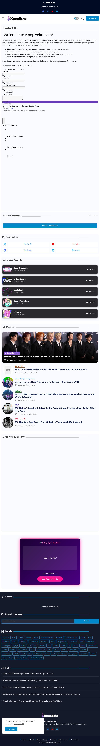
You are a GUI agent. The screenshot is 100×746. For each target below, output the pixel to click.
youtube (75, 244)
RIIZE (23, 654)
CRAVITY (44, 642)
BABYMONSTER (47, 637)
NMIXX (64, 650)
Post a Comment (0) (50, 225)
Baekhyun (6, 642)
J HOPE (42, 646)
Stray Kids (72, 654)
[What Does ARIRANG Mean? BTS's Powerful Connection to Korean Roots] (7, 369)
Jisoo (75, 646)
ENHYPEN (73, 642)
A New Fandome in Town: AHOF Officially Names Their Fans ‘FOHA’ (31, 681)
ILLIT (23, 646)
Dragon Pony (62, 642)
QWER (16, 654)
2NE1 (13, 637)
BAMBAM (59, 637)
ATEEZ (21, 637)
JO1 (49, 646)
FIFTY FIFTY (90, 642)
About (31, 740)
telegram (76, 250)
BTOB (83, 637)
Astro (36, 637)
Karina (5, 650)
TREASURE (83, 654)
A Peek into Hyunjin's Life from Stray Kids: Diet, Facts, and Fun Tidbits (32, 701)
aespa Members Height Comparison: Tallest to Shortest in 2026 (47, 382)
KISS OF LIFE (92, 646)
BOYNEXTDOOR (71, 637)
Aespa (28, 637)
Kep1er (12, 650)
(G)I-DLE (6, 637)
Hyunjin (15, 646)
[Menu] (3, 18)
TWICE (93, 654)
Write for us (63, 740)
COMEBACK (34, 642)
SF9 (53, 654)
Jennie (56, 646)
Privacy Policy (42, 740)
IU (35, 646)
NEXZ (57, 650)
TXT (4, 658)
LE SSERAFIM (22, 650)
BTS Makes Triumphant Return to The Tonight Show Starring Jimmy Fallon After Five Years (55, 409)
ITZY (29, 646)
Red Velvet (38, 654)
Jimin (63, 646)
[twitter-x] (47, 11)
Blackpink (23, 642)
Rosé (47, 654)
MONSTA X (41, 650)
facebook (28, 250)
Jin (69, 646)
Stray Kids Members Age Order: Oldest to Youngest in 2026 (28, 674)
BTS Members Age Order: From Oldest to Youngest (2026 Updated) (49, 422)
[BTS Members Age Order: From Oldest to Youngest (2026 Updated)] (7, 422)
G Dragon (6, 646)
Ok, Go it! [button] (11, 729)
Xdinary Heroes (22, 658)
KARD (83, 646)
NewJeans (73, 650)
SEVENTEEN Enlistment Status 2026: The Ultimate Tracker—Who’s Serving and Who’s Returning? (55, 395)
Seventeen (62, 654)
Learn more (18, 724)
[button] (76, 18)
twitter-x (27, 244)
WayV (11, 658)
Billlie (14, 642)
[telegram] (57, 11)
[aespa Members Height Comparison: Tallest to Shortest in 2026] (7, 382)
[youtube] (52, 11)
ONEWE (83, 650)
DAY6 (52, 642)
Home (24, 740)
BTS (89, 637)
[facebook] (43, 11)
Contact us (75, 740)
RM (29, 654)
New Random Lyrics (50, 579)
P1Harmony (6, 654)
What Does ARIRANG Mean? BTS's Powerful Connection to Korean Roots (51, 369)
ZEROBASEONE (36, 658)
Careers (53, 740)
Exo (81, 642)
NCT (49, 650)
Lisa (32, 650)
